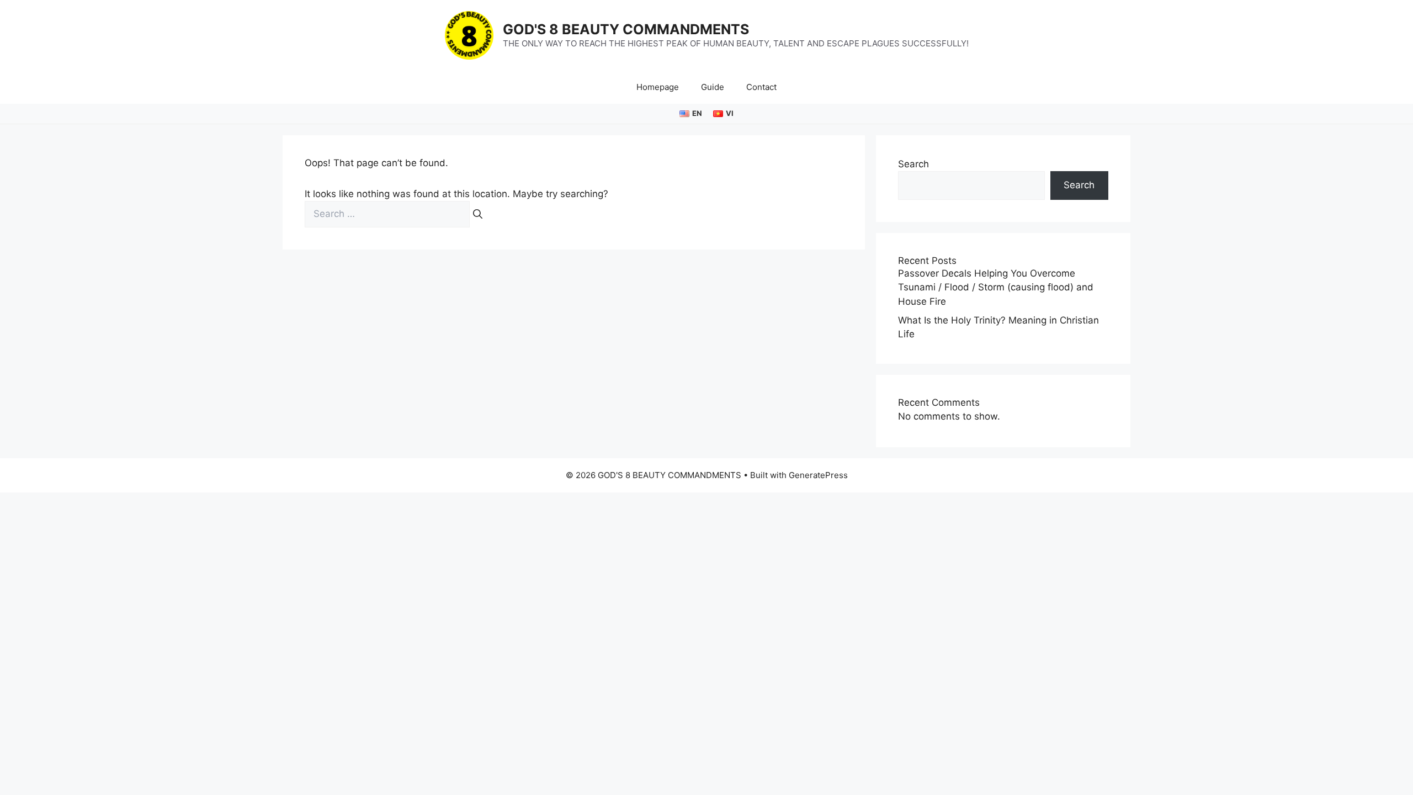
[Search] (477, 214)
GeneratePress (818, 475)
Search (913, 163)
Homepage (657, 87)
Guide (712, 87)
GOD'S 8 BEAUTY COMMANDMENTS (626, 29)
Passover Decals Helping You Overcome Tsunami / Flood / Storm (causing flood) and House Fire (995, 287)
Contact (761, 87)
